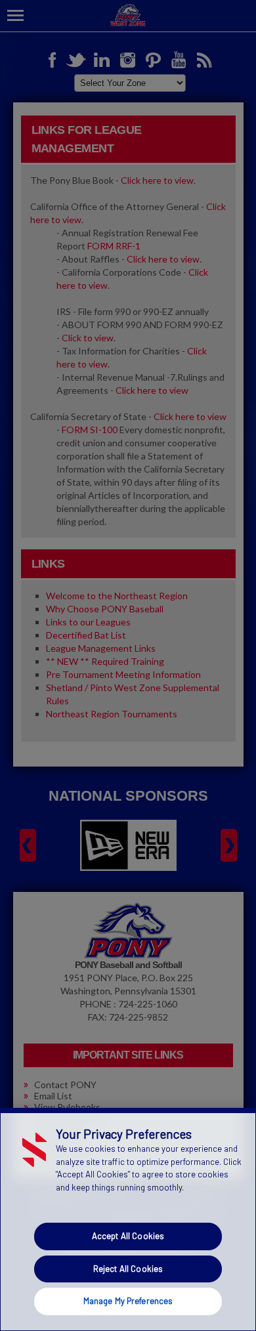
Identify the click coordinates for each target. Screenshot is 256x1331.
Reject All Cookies (128, 1268)
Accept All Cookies (128, 1236)
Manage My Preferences (128, 1301)
